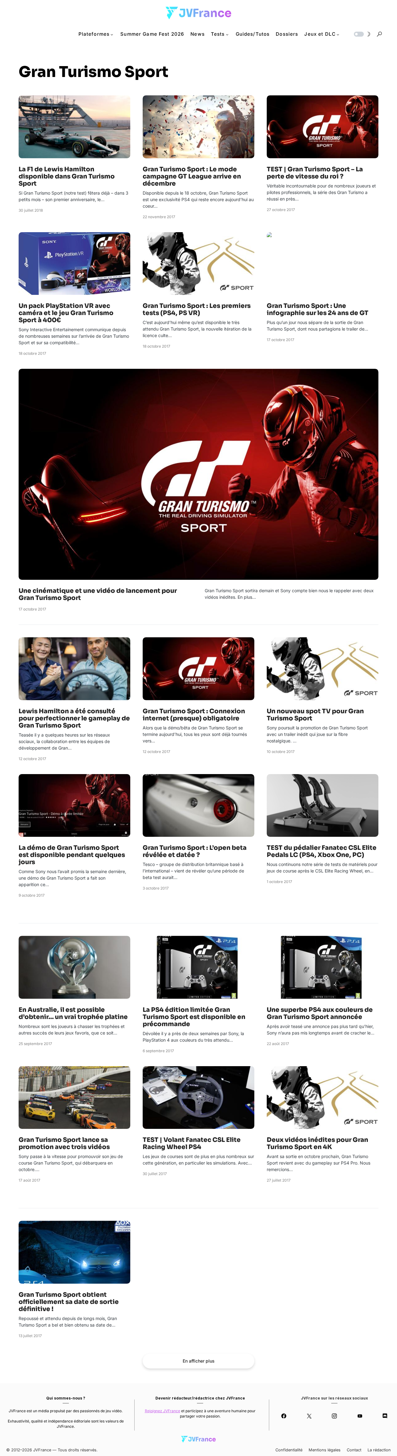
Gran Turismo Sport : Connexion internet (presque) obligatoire (194, 715)
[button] (362, 34)
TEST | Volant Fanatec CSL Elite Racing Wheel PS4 (192, 1143)
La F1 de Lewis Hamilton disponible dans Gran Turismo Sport (67, 176)
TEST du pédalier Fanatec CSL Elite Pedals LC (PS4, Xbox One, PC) (322, 851)
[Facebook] (284, 1416)
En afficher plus (199, 1361)
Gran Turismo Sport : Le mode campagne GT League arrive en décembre (192, 176)
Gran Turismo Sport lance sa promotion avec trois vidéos (64, 1143)
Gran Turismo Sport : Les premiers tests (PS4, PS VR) (197, 309)
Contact (354, 1450)
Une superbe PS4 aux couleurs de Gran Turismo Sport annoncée (320, 1013)
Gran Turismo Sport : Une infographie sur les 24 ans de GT (317, 309)
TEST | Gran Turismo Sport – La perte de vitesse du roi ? (315, 173)
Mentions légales (325, 1450)
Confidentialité (288, 1450)
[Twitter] (309, 1416)
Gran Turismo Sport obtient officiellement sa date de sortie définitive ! (69, 1302)
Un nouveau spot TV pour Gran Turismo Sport (315, 715)
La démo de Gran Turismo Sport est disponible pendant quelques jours (72, 855)
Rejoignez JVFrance (162, 1411)
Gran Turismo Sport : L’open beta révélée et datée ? (195, 851)
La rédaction (379, 1450)
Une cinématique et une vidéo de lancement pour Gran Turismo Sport (98, 594)
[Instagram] (334, 1416)
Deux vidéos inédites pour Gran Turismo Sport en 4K (317, 1143)
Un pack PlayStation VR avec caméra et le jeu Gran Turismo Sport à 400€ (66, 313)
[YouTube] (359, 1416)
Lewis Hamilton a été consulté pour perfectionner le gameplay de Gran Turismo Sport (74, 718)
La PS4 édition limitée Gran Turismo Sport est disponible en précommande (194, 1017)
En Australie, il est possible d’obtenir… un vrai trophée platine (73, 1013)
